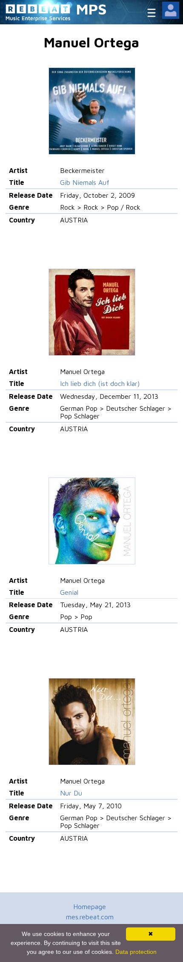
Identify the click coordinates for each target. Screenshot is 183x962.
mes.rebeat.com (90, 917)
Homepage (89, 906)
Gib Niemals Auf (84, 182)
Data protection (136, 951)
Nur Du (71, 793)
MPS (91, 9)
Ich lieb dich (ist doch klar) (100, 383)
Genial (69, 592)
